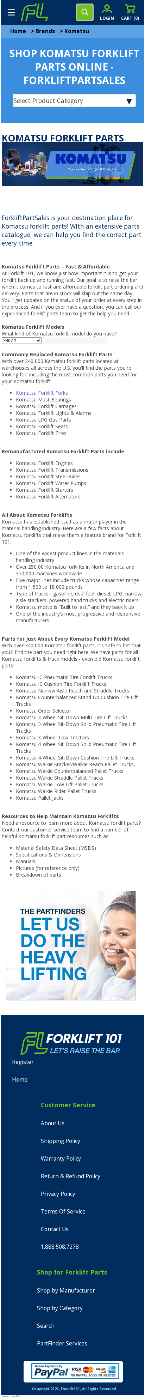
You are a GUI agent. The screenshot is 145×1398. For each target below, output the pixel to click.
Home (18, 31)
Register (23, 1062)
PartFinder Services (62, 1343)
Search (46, 1326)
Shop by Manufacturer (66, 1290)
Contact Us (55, 1229)
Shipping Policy (60, 1141)
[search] (85, 12)
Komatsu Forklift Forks (42, 392)
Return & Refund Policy (70, 1176)
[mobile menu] (11, 12)
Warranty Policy (61, 1158)
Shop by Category (60, 1308)
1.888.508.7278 (60, 1247)
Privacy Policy (58, 1194)
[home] (34, 12)
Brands (45, 31)
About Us (52, 1123)
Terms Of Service (63, 1211)
